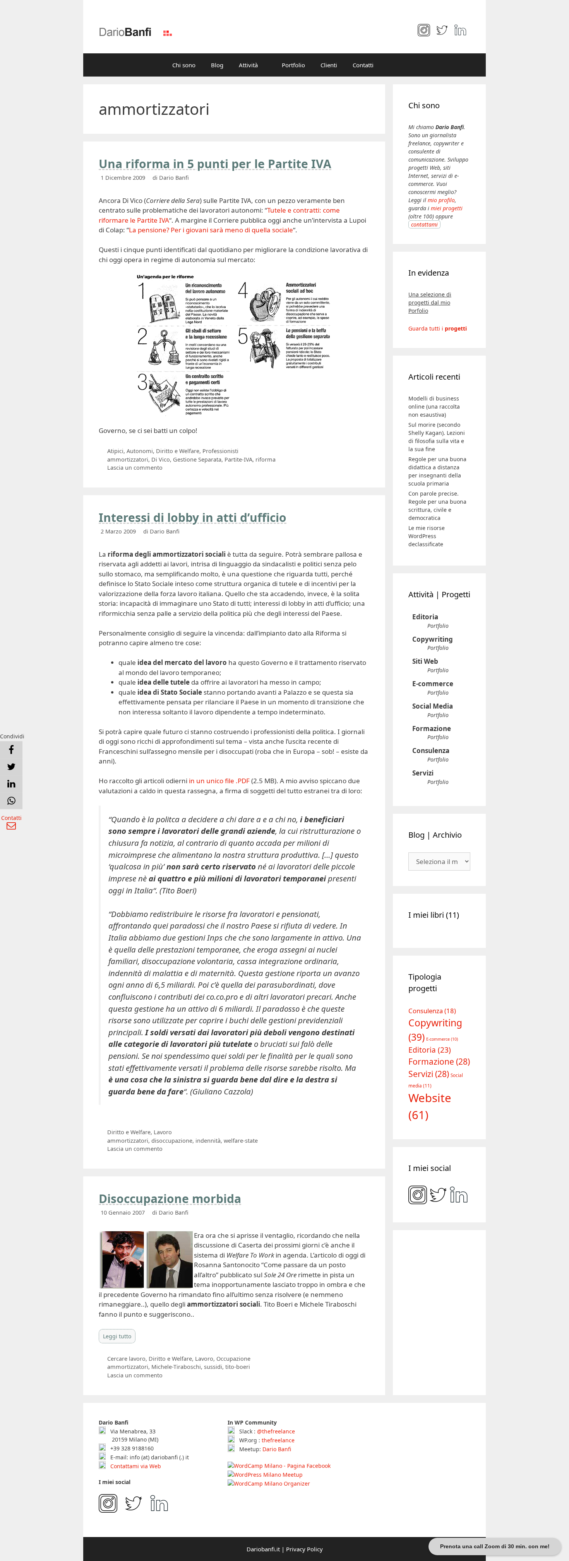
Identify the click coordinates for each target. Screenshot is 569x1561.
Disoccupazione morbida (170, 1199)
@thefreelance (276, 1431)
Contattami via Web (135, 1466)
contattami (424, 224)
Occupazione (233, 1358)
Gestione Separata (197, 459)
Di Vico (160, 459)
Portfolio (293, 65)
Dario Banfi (276, 1449)
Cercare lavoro (126, 1358)
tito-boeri (237, 1366)
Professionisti (220, 451)
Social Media (432, 706)
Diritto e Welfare (177, 451)
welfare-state (241, 1140)
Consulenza (430, 750)
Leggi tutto (117, 1336)
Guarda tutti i (437, 328)
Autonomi (140, 451)
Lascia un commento (135, 467)
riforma (265, 459)
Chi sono (183, 65)
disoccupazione (171, 1140)
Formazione (431, 728)
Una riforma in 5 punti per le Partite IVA (215, 164)
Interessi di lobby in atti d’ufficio (192, 517)
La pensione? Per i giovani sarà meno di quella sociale (211, 229)
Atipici (115, 451)
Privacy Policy (304, 1549)
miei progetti (447, 208)
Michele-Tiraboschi (176, 1366)
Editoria (425, 616)
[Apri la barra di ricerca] (392, 65)
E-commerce (432, 683)
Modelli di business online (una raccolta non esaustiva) (434, 406)
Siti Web (425, 661)
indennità (208, 1140)
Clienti (328, 65)
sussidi (213, 1366)
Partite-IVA (238, 459)
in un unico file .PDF (219, 780)
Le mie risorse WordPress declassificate (426, 536)
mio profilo (441, 200)
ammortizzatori (127, 459)
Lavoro (163, 1132)
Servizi (423, 773)
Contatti (363, 65)
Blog (217, 65)
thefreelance (278, 1440)
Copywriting (432, 639)
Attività (248, 65)
